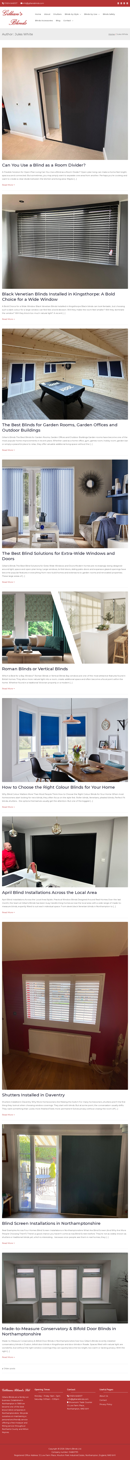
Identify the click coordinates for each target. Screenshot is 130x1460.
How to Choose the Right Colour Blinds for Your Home (58, 787)
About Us (104, 1396)
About (47, 14)
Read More (7, 185)
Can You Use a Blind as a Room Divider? (44, 165)
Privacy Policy (106, 1404)
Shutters (57, 14)
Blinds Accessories (44, 20)
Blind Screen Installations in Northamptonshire (51, 1223)
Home (38, 14)
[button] (80, 14)
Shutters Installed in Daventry (33, 1094)
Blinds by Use (90, 14)
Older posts (9, 1368)
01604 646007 (10, 3)
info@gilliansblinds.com (33, 3)
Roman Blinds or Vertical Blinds (35, 668)
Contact (67, 20)
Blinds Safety (109, 14)
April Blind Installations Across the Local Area (49, 892)
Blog (58, 20)
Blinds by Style (72, 14)
